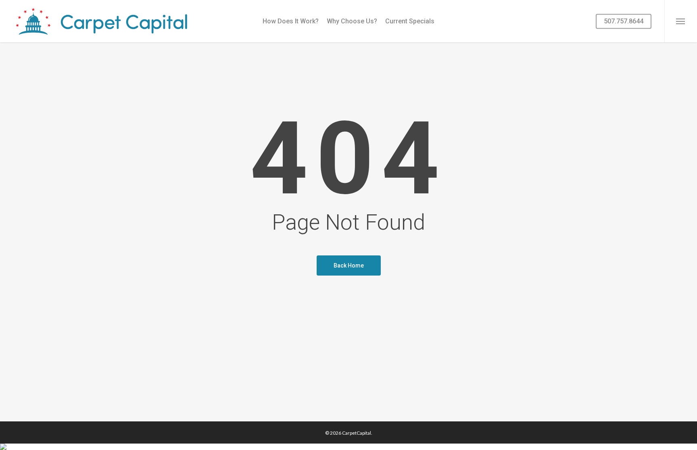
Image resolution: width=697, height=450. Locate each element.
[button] (680, 21)
